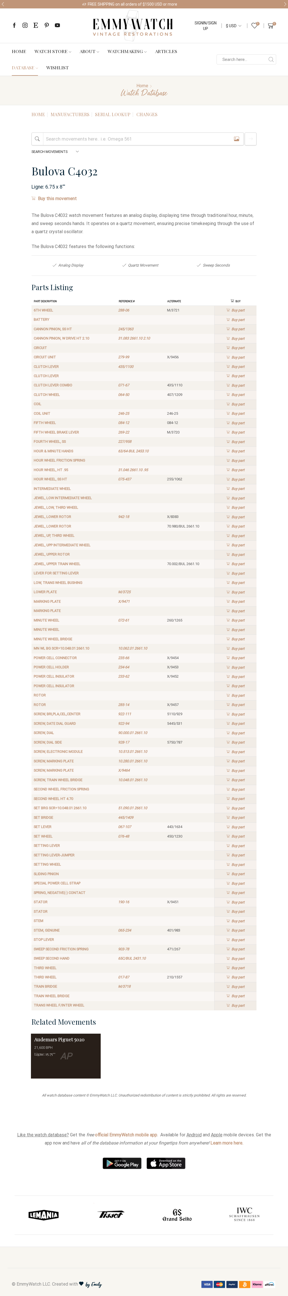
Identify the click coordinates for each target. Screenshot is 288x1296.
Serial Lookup (112, 114)
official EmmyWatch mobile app (126, 1134)
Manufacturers (70, 114)
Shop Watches (193, 4)
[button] (3, 4)
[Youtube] (57, 26)
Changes (147, 114)
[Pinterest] (46, 26)
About (87, 51)
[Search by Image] (236, 138)
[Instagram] (25, 26)
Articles (166, 51)
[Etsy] (35, 26)
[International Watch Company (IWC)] (244, 1215)
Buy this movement (57, 198)
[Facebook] (14, 26)
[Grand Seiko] (177, 1215)
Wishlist (57, 67)
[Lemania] (44, 1215)
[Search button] (271, 59)
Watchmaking (125, 51)
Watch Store (51, 51)
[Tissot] (111, 1215)
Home (19, 51)
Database (23, 67)
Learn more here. (226, 1143)
